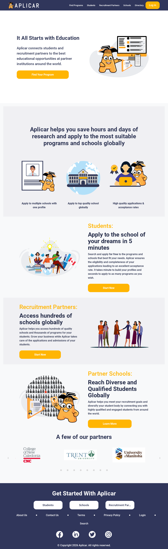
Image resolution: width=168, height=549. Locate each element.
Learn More (110, 423)
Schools (127, 5)
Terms (81, 515)
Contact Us (52, 515)
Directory (139, 5)
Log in (152, 5)
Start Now (109, 287)
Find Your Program (43, 74)
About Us (21, 515)
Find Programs (76, 5)
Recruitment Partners (109, 5)
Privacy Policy (112, 515)
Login (142, 515)
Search (84, 523)
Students (91, 5)
